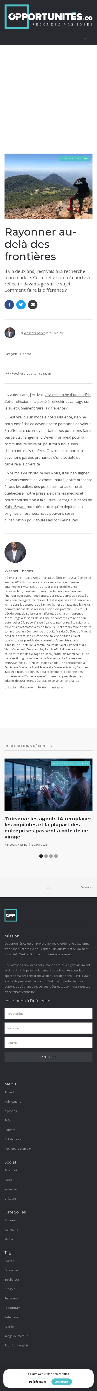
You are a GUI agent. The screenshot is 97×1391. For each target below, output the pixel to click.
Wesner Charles (34, 333)
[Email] (32, 304)
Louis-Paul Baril (20, 845)
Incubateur (12, 1280)
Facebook (26, 687)
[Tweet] (21, 304)
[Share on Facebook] (9, 304)
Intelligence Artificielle (71, 763)
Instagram (58, 687)
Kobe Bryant (15, 506)
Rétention (11, 1317)
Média (9, 1239)
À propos (11, 1111)
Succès (9, 1261)
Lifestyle (10, 1289)
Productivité (13, 1308)
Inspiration (44, 373)
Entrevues (11, 1298)
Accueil (9, 1092)
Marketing (11, 1230)
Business (25, 354)
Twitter (42, 687)
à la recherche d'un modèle (68, 394)
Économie (11, 1270)
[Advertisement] (48, 103)
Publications (13, 1102)
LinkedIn (10, 687)
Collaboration (14, 1139)
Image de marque (16, 1336)
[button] (85, 38)
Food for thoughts (75, 158)
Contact (10, 1130)
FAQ (7, 1120)
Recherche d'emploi (18, 1149)
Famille (9, 1327)
